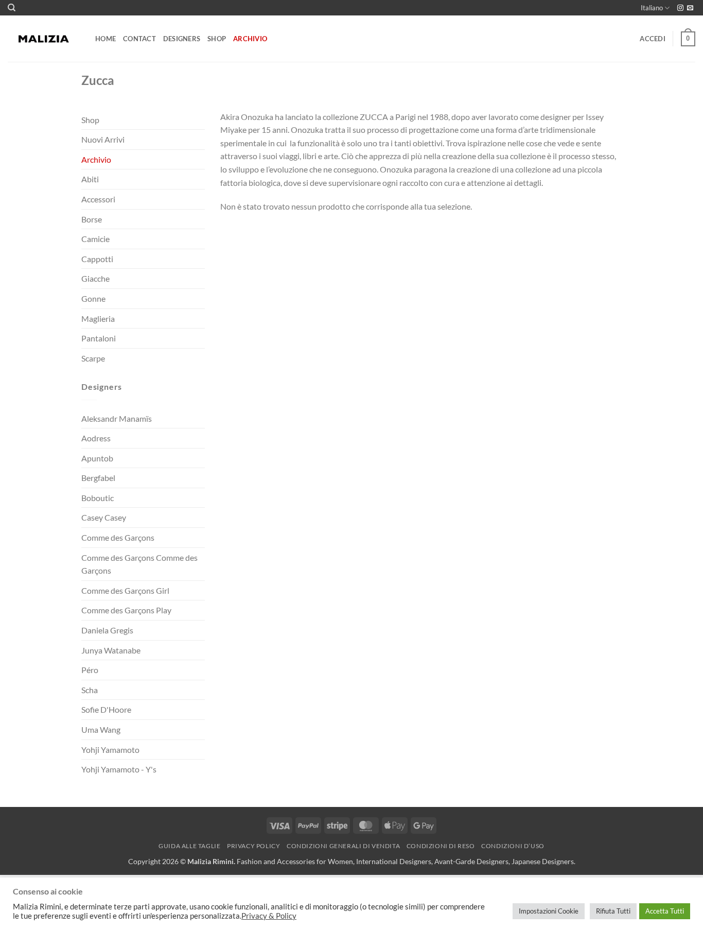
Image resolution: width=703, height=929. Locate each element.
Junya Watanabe (110, 650)
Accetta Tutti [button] (664, 911)
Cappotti (97, 259)
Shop (216, 39)
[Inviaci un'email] (690, 8)
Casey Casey (103, 517)
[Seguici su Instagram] (680, 8)
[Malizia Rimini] (44, 39)
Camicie (95, 239)
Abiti (90, 179)
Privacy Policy (253, 846)
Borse (91, 219)
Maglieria (98, 318)
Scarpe (93, 358)
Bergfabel (98, 478)
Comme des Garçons (117, 537)
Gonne (93, 298)
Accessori (98, 199)
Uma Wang (100, 729)
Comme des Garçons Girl (125, 590)
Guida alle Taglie (189, 846)
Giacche (95, 278)
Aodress (96, 438)
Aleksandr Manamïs (116, 418)
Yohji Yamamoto (110, 749)
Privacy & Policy (268, 915)
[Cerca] (11, 8)
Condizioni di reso (441, 846)
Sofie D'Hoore (106, 709)
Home (105, 39)
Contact (139, 39)
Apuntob (97, 458)
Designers (181, 39)
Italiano (652, 8)
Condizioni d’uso (512, 846)
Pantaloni (98, 338)
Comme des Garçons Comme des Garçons (139, 564)
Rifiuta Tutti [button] (613, 911)
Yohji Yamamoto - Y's (118, 769)
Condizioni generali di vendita (343, 846)
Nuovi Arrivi (103, 139)
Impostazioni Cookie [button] (548, 911)
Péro (89, 670)
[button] (652, 38)
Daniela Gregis (107, 630)
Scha (89, 690)
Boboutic (97, 498)
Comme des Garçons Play (126, 610)
